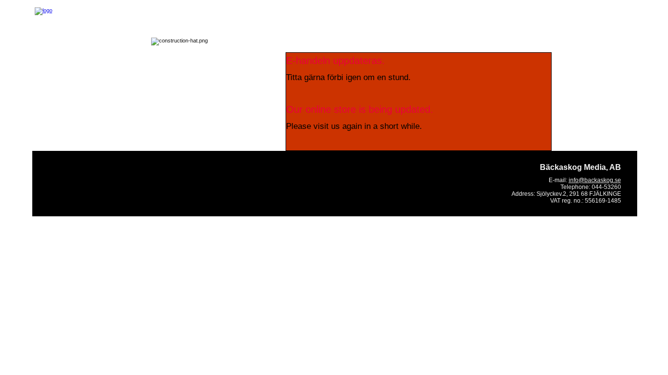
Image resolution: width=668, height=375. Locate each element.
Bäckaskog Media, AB (580, 167)
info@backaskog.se (595, 180)
